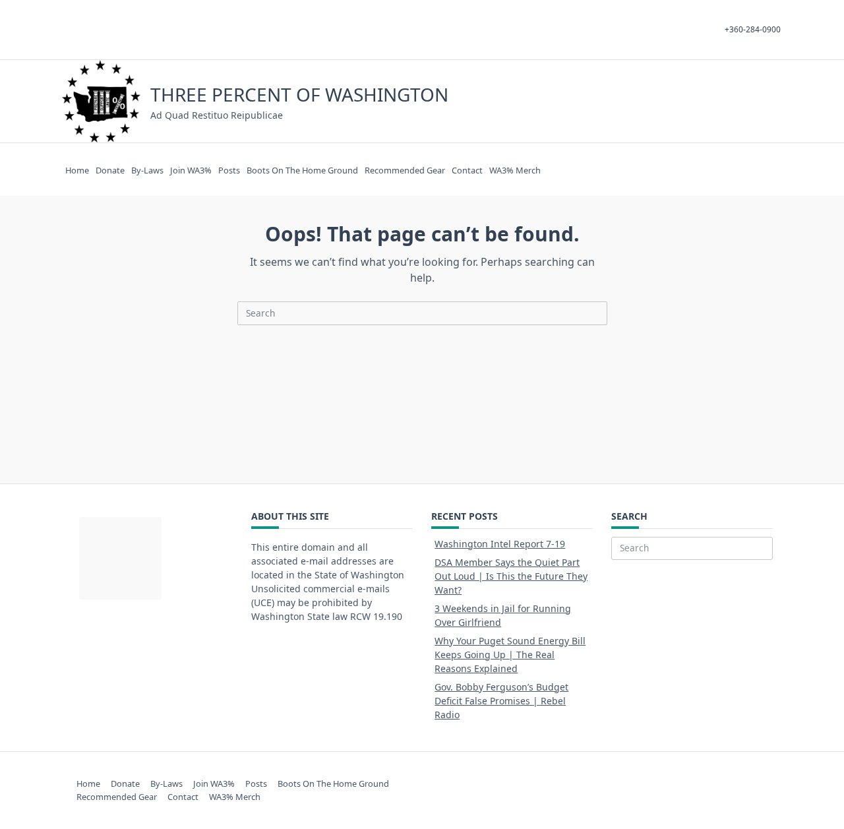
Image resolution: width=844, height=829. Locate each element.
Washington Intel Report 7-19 (500, 543)
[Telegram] (728, 101)
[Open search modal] (758, 101)
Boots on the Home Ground (302, 170)
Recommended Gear (405, 170)
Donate (110, 170)
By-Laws (147, 170)
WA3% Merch (515, 170)
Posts (229, 170)
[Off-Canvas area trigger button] (776, 101)
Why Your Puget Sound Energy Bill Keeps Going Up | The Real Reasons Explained (510, 654)
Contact (467, 170)
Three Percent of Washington (299, 94)
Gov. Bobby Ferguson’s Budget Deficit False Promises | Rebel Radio (501, 701)
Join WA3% (191, 170)
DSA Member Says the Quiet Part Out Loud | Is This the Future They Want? (511, 576)
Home (77, 170)
